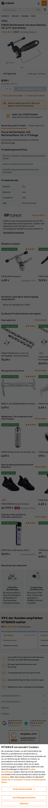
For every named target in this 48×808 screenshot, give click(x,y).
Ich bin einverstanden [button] (24, 789)
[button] (5, 777)
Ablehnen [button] (24, 804)
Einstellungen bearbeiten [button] (24, 798)
